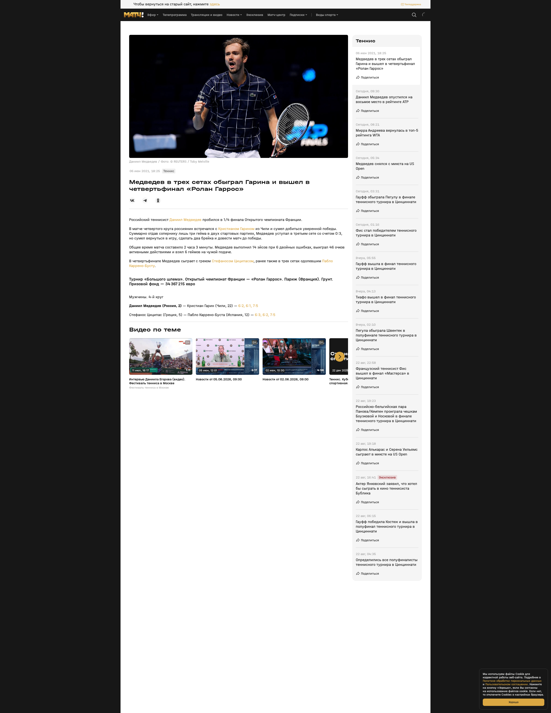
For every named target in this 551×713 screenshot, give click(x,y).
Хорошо (513, 702)
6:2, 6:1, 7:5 (248, 306)
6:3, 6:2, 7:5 (265, 315)
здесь (215, 4)
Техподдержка (413, 4)
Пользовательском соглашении (506, 684)
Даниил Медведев (185, 220)
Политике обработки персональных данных (512, 681)
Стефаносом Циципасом (233, 261)
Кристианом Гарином (236, 229)
